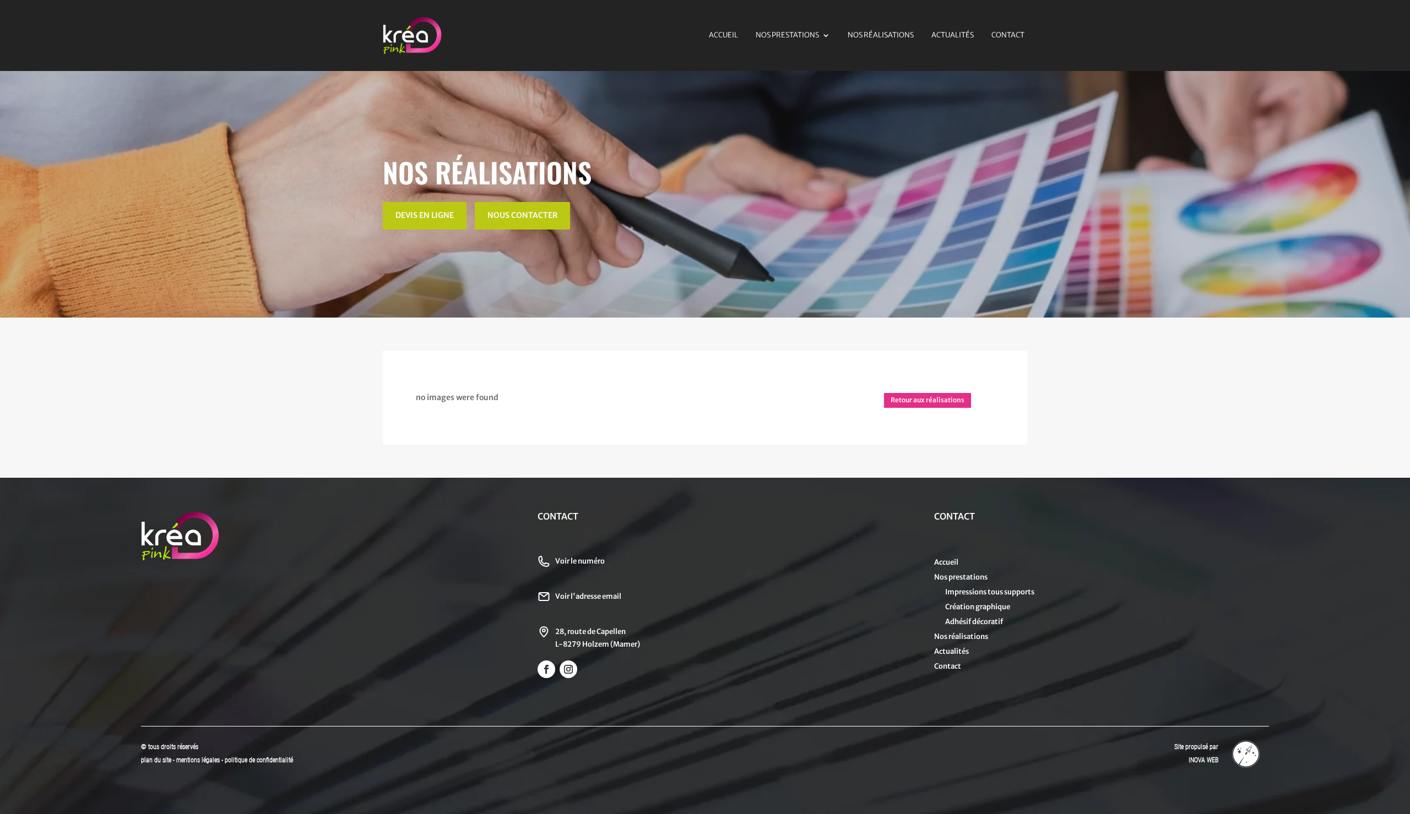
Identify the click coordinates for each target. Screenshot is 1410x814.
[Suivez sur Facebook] (546, 669)
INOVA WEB (1203, 760)
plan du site (156, 760)
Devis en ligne (424, 215)
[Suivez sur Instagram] (568, 669)
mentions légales (198, 760)
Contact (1007, 35)
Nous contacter (522, 215)
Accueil (723, 35)
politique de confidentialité (259, 760)
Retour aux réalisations (927, 400)
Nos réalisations (881, 35)
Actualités (952, 35)
